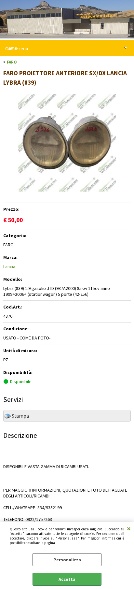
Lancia (9, 266)
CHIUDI (129, 528)
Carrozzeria (16, 48)
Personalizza (67, 560)
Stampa (20, 416)
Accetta (67, 579)
